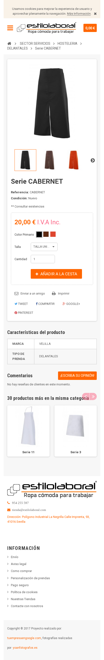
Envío (14, 557)
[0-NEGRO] (39, 234)
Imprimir (63, 293)
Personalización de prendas (30, 578)
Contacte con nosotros (27, 606)
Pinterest (25, 312)
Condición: (19, 198)
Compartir (46, 304)
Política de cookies (24, 592)
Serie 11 (28, 452)
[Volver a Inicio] (9, 43)
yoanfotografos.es (25, 647)
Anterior (11, 160)
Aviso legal (18, 564)
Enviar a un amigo (33, 293)
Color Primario (25, 234)
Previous (85, 396)
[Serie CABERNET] (25, 160)
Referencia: (20, 192)
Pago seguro (20, 585)
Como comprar (21, 571)
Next (93, 396)
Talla (18, 247)
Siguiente (92, 160)
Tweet (22, 304)
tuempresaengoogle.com (24, 638)
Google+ (73, 304)
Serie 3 (75, 452)
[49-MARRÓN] (46, 234)
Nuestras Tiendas (23, 599)
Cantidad (21, 259)
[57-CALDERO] (53, 234)
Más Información (79, 13)
